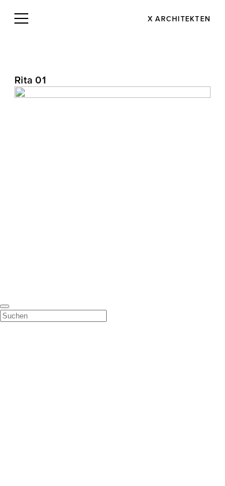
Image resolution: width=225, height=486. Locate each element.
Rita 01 (30, 80)
